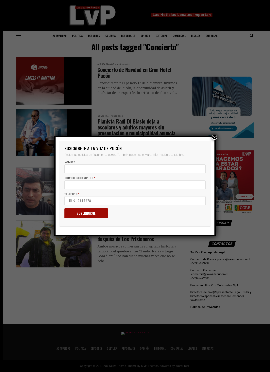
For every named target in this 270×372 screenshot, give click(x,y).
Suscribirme (86, 213)
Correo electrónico (79, 178)
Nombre (69, 162)
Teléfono (71, 194)
